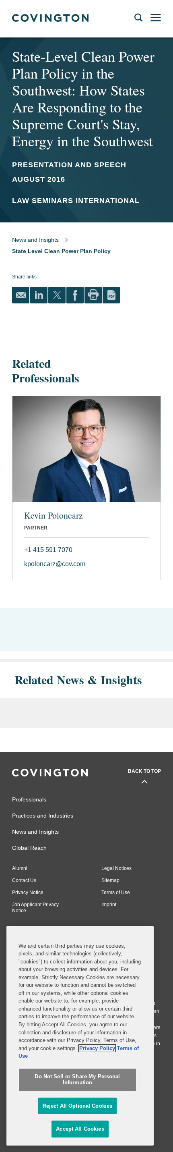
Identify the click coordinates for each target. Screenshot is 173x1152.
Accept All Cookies (80, 1129)
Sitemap (110, 880)
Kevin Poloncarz (53, 515)
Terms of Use (115, 892)
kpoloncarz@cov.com (54, 563)
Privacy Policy (97, 1048)
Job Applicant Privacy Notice (35, 907)
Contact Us (24, 880)
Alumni (19, 868)
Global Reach (29, 848)
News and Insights (35, 240)
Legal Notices (116, 868)
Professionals (29, 799)
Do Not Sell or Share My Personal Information (77, 1079)
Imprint (108, 904)
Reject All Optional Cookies (78, 1106)
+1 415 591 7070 (48, 549)
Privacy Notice (27, 892)
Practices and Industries (42, 815)
